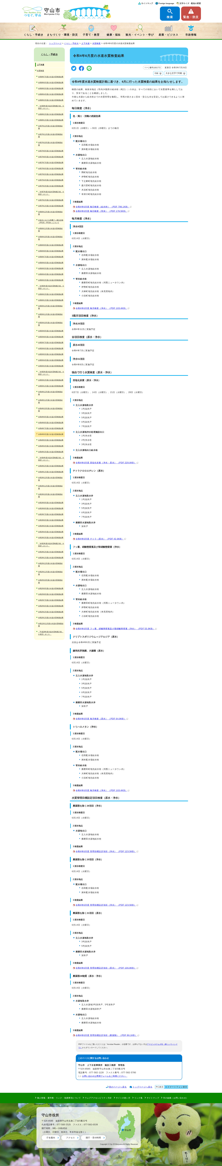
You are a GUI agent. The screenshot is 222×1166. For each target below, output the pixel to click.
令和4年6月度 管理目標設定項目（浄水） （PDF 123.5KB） (106, 851)
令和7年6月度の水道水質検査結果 (50, 168)
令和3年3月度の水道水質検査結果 (50, 538)
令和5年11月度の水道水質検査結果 (50, 315)
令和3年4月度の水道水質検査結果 (50, 532)
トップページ (55, 43)
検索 (170, 17)
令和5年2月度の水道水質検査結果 (50, 380)
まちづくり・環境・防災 (62, 34)
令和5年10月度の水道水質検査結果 (50, 324)
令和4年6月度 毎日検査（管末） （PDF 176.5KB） (101, 211)
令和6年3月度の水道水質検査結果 (50, 280)
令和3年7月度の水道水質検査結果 (50, 514)
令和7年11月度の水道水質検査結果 (50, 135)
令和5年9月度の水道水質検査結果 (50, 331)
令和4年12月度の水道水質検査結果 (50, 393)
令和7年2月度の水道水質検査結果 (50, 200)
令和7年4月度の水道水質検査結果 (50, 180)
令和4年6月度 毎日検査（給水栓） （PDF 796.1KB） (102, 207)
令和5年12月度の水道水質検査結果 (50, 307)
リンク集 (138, 1098)
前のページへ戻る (118, 1087)
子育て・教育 (91, 34)
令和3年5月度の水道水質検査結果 (50, 526)
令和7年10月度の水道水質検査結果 (50, 144)
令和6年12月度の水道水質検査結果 (50, 213)
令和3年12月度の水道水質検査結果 (50, 479)
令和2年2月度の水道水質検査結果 (50, 612)
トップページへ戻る (142, 1087)
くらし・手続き (34, 34)
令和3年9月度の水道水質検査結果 (50, 503)
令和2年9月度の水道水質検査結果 (50, 588)
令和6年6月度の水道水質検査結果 (50, 263)
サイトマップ (147, 3)
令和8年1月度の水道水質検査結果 (50, 120)
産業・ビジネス (168, 34)
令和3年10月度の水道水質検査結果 (50, 495)
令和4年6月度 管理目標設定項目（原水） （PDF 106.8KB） (106, 968)
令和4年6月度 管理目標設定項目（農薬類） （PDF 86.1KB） (106, 1035)
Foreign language (166, 3)
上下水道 (85, 43)
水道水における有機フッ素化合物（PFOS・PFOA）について (50, 221)
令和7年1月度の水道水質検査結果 (50, 206)
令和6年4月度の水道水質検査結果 (50, 274)
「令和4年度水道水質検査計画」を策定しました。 (51, 459)
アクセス (70, 1138)
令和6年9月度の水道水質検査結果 (50, 245)
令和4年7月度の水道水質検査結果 (50, 428)
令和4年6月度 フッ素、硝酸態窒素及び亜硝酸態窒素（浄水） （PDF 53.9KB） (115, 629)
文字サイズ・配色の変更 (190, 3)
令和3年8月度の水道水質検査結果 (50, 508)
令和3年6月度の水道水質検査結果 (50, 520)
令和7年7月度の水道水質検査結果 (50, 163)
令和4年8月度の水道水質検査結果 (50, 423)
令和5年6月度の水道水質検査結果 (50, 348)
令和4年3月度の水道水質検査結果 (50, 452)
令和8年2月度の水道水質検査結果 (50, 114)
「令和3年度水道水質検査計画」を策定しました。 (51, 545)
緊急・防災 (191, 17)
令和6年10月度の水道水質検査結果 (50, 238)
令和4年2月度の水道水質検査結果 (50, 466)
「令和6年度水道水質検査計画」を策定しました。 (51, 287)
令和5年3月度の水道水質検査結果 (50, 366)
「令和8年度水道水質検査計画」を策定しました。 (51, 107)
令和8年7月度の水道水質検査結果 (50, 77)
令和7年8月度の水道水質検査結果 (50, 157)
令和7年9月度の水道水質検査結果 (50, 151)
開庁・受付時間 (93, 1138)
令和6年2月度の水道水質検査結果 (50, 294)
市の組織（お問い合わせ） (175, 1098)
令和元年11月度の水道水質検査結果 (50, 625)
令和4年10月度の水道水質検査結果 (50, 410)
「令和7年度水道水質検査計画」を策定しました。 (51, 193)
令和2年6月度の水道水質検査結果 (50, 606)
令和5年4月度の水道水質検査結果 (50, 360)
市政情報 (191, 34)
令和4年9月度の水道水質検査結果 (50, 417)
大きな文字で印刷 (174, 73)
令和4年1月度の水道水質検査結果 (50, 472)
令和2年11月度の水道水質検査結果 (50, 573)
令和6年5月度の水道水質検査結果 (50, 268)
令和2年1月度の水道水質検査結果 (50, 618)
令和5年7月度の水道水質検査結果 (50, 343)
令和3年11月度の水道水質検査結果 (50, 487)
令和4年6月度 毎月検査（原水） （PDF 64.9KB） (101, 719)
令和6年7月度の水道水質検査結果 (50, 257)
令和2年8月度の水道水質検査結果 (50, 594)
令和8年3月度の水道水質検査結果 (50, 100)
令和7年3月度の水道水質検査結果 (50, 186)
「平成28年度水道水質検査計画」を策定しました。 (50, 633)
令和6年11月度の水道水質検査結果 (50, 230)
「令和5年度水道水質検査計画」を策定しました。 (51, 373)
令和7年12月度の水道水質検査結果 (50, 127)
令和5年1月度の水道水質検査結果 (50, 386)
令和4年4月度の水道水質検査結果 (50, 446)
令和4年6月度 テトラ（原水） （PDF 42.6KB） (100, 539)
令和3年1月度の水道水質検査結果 (50, 558)
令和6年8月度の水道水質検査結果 (50, 251)
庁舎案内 (51, 1138)
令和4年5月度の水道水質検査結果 (50, 440)
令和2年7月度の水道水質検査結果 (50, 600)
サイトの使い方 (123, 1098)
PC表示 (160, 1087)
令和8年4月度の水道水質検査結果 (50, 94)
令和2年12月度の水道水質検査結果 (50, 564)
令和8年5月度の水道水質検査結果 (50, 88)
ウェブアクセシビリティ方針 (98, 1098)
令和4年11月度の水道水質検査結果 (50, 401)
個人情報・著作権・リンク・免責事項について (59, 1098)
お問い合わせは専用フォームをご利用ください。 (104, 1076)
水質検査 (96, 43)
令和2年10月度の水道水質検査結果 (50, 581)
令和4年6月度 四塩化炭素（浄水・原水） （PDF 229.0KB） (106, 463)
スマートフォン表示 (177, 1087)
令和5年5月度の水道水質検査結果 (50, 354)
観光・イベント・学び (140, 34)
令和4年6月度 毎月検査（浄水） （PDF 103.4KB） (101, 308)
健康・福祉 (114, 34)
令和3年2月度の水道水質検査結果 (50, 552)
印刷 (156, 73)
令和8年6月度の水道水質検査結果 (50, 83)
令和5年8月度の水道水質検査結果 (50, 337)
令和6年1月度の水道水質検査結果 (50, 300)
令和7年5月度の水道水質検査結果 (50, 174)
